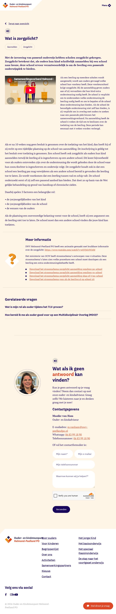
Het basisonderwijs (90, 543)
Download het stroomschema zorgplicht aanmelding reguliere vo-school (65, 272)
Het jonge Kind (87, 538)
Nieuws (46, 571)
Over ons (47, 554)
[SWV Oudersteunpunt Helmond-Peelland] (21, 5)
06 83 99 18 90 (73, 434)
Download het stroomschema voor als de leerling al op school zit (61, 279)
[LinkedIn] (13, 594)
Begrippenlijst (50, 549)
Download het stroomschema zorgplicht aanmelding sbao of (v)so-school (66, 275)
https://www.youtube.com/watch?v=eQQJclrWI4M (70, 249)
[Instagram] (11, 594)
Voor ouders (49, 538)
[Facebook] (6, 594)
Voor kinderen (50, 543)
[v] (16, 594)
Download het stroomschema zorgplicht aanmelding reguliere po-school (65, 269)
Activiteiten (48, 560)
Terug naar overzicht (18, 23)
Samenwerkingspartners (56, 565)
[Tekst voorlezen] (8, 31)
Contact (46, 576)
